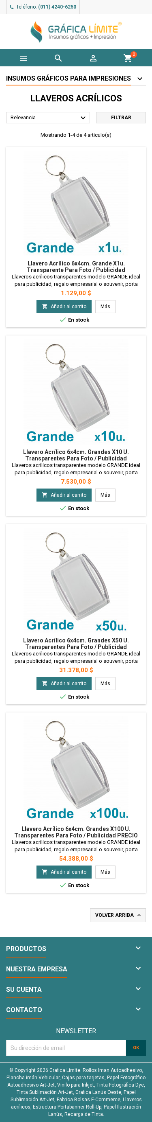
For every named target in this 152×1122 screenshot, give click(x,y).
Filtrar (121, 118)
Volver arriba (118, 915)
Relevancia (49, 118)
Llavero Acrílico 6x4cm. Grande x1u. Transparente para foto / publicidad (76, 266)
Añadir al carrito (64, 306)
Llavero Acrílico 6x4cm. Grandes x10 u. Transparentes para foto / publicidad (76, 455)
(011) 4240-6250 (57, 7)
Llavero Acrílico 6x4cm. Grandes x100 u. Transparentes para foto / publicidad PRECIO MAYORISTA (76, 835)
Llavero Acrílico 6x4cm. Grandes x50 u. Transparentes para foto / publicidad (76, 643)
